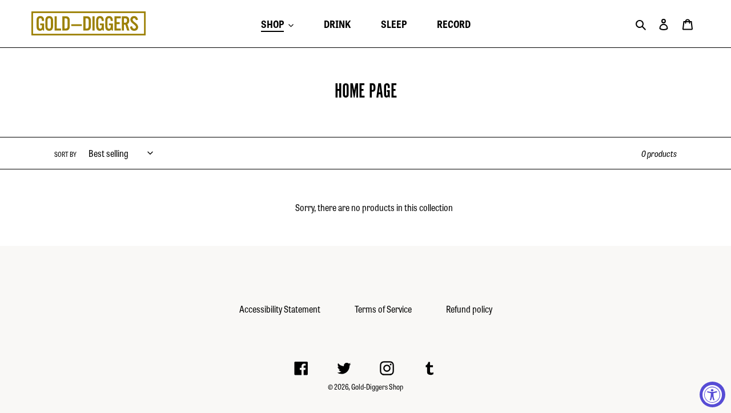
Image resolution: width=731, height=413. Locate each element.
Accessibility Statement (279, 308)
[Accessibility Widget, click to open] (712, 394)
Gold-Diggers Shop (377, 386)
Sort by (65, 154)
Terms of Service (383, 308)
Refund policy (469, 308)
